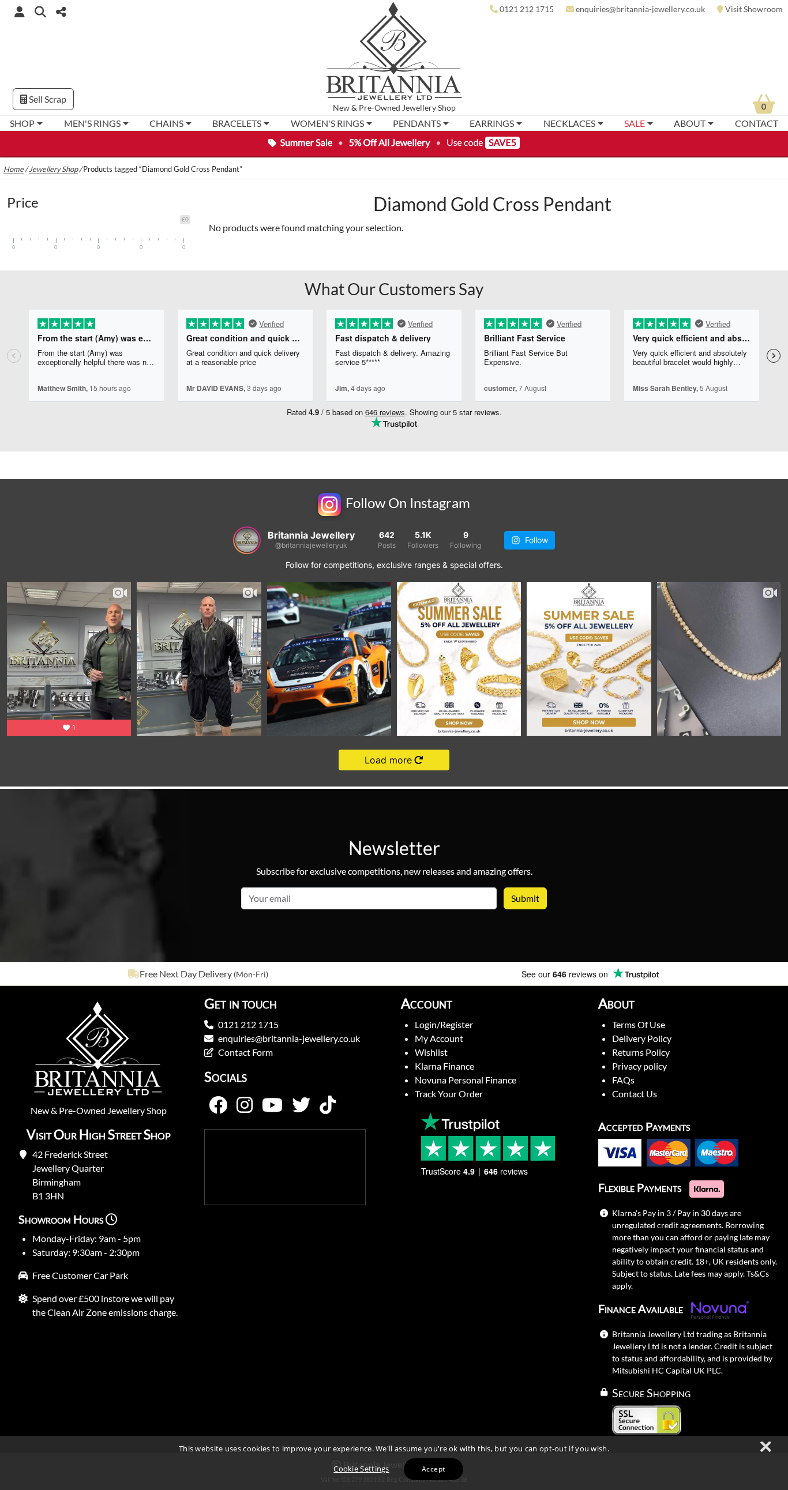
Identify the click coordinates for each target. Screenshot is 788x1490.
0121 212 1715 (248, 1024)
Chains (166, 123)
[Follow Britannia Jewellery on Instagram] (244, 1105)
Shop (22, 123)
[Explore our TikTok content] (327, 1105)
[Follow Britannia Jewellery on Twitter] (301, 1105)
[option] (197, 973)
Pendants (417, 123)
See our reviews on (565, 974)
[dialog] (394, 1463)
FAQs (623, 1079)
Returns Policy (641, 1052)
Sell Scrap (46, 98)
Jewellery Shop (429, 107)
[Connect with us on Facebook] (218, 1105)
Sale (634, 123)
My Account (439, 1038)
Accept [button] (433, 1469)
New (341, 107)
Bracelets (236, 123)
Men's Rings (92, 123)
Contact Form (245, 1052)
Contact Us (634, 1093)
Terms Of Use (638, 1024)
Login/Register (444, 1024)
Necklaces (569, 123)
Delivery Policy (641, 1038)
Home (13, 169)
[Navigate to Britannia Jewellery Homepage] (394, 53)
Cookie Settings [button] (361, 1468)
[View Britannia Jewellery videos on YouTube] (272, 1105)
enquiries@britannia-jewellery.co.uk (289, 1038)
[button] (40, 11)
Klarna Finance (444, 1065)
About (690, 123)
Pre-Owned (379, 107)
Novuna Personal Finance (465, 1079)
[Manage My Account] (19, 11)
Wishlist (431, 1052)
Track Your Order (449, 1093)
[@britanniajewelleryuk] (246, 540)
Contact (756, 123)
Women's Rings (327, 123)
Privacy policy (639, 1065)
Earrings (492, 123)
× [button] (765, 1447)
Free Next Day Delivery (186, 973)
